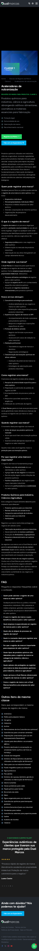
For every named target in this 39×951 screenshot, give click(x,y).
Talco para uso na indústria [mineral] (17, 764)
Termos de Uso (20, 927)
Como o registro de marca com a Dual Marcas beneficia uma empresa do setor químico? (19, 685)
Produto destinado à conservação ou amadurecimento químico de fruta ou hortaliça (18, 749)
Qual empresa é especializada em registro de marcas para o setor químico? (19, 625)
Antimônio (8, 714)
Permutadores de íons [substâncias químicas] (20, 729)
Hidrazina (7, 723)
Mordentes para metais (12, 810)
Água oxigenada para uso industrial (17, 798)
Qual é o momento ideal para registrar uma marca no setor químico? (20, 639)
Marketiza (5, 942)
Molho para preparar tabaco (14, 717)
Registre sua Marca (10, 137)
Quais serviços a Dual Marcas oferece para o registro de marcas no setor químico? (20, 676)
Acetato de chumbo (11, 820)
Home (3, 79)
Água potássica (10, 771)
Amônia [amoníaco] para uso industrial (18, 807)
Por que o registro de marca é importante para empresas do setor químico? (19, 646)
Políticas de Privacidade (10, 930)
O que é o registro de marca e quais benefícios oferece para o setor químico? (19, 618)
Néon (6, 795)
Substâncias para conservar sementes (18, 732)
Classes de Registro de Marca (20, 79)
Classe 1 (8, 81)
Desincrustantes (10, 783)
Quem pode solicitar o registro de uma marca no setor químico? (18, 597)
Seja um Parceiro (26, 930)
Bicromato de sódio (11, 792)
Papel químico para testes (13, 789)
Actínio (6, 726)
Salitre (6, 816)
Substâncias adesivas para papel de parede (20, 813)
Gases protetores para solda (14, 786)
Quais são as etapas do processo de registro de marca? (17, 632)
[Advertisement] (19, 27)
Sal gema (7, 720)
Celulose (7, 823)
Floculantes (8, 774)
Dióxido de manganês (12, 756)
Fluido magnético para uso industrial (17, 768)
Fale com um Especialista (13, 143)
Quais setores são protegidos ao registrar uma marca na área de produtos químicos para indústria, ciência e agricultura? (19, 668)
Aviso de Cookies (7, 927)
